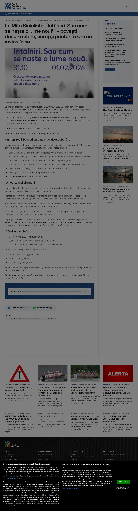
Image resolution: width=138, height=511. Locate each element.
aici (54, 495)
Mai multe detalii (15, 478)
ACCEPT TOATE (123, 481)
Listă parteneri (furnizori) (71, 488)
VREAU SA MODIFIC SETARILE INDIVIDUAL (122, 487)
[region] (69, 486)
